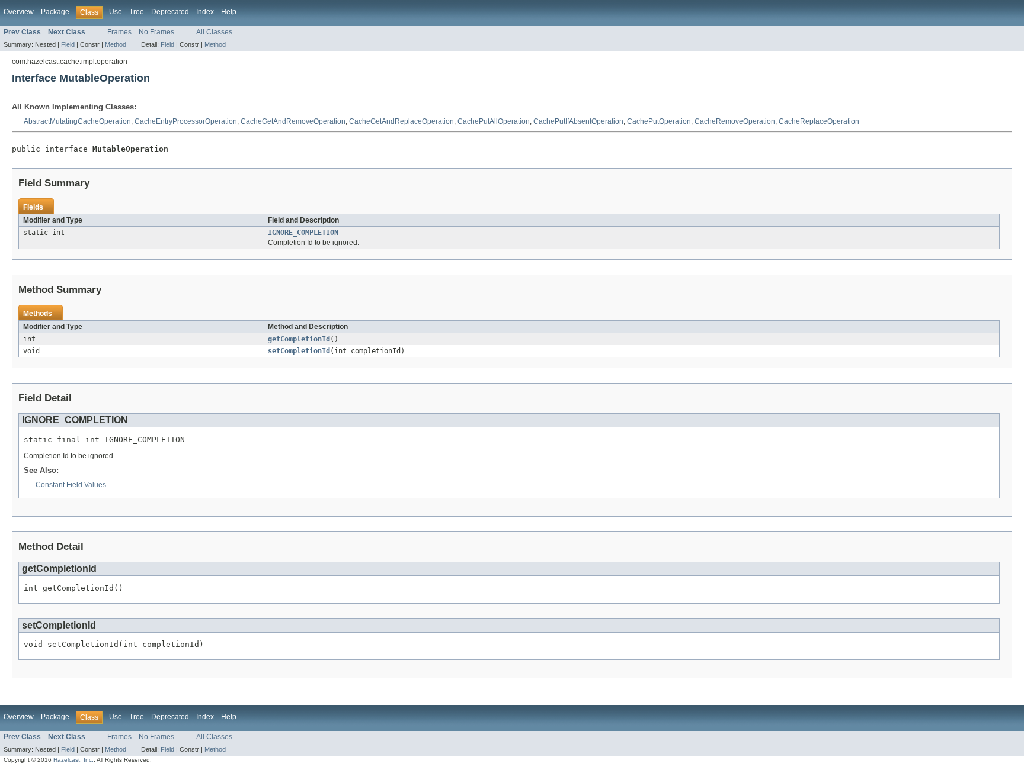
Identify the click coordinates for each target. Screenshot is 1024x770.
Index (205, 12)
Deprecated (170, 12)
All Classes (214, 32)
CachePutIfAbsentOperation (578, 121)
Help (228, 12)
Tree (136, 12)
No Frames (156, 32)
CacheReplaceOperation (819, 121)
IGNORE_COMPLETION (303, 232)
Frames (119, 32)
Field (68, 44)
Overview (19, 12)
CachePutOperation (659, 121)
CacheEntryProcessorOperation (186, 121)
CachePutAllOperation (493, 121)
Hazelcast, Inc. (73, 759)
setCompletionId (299, 351)
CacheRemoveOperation (735, 121)
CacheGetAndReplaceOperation (401, 121)
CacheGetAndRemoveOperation (293, 121)
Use (115, 12)
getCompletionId (299, 339)
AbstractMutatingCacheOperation (77, 121)
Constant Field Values (71, 485)
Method (115, 44)
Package (55, 12)
